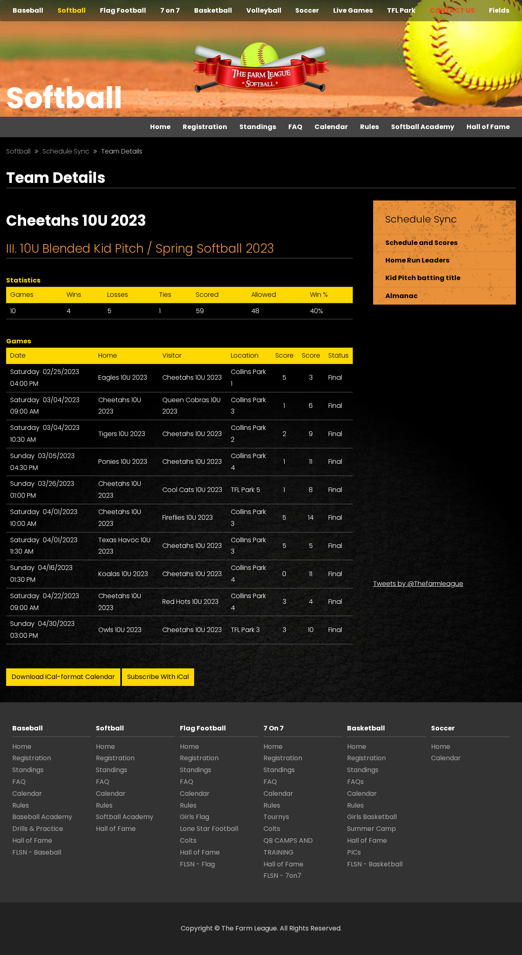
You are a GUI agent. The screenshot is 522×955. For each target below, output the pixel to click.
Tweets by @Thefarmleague (418, 583)
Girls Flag (194, 816)
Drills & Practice (37, 828)
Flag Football (123, 10)
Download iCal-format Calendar (63, 676)
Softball (72, 10)
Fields (499, 10)
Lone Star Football (209, 828)
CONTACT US (452, 10)
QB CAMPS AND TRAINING (288, 846)
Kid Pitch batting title (422, 278)
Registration (205, 126)
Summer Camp (371, 828)
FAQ (295, 126)
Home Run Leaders (417, 260)
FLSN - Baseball (36, 852)
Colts (188, 840)
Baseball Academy (42, 816)
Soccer (307, 10)
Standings (257, 126)
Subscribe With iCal (158, 676)
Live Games (353, 10)
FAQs (355, 781)
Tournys (276, 816)
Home (160, 126)
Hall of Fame (488, 126)
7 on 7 (170, 10)
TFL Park (401, 10)
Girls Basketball (372, 816)
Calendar (331, 126)
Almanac (401, 296)
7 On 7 (273, 728)
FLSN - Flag (197, 864)
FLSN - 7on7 (282, 875)
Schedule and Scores (421, 242)
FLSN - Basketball (375, 864)
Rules (369, 126)
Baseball (28, 10)
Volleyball (263, 10)
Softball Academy (422, 126)
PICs (354, 852)
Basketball (213, 10)
